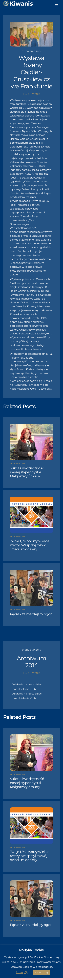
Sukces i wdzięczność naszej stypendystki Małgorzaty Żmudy (27, 472)
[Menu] (56, 4)
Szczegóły (22, 972)
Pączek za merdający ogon (31, 614)
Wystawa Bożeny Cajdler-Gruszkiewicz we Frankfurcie (31, 72)
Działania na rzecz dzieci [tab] (27, 684)
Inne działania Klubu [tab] (24, 689)
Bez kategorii (17, 464)
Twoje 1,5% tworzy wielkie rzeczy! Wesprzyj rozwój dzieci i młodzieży (29, 545)
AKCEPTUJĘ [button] (41, 972)
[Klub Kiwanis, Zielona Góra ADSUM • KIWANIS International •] (18, 4)
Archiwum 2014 (31, 662)
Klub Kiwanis (31, 94)
